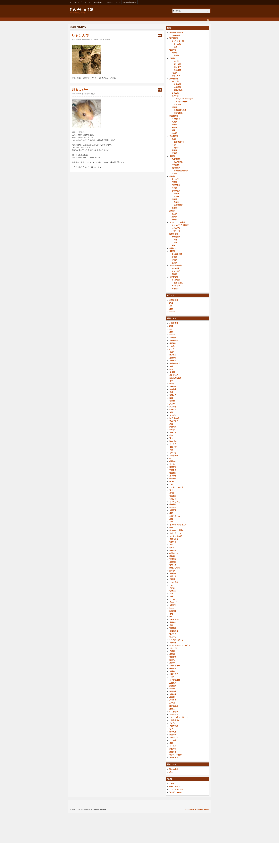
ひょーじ (172, 637)
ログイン (172, 784)
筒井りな (172, 542)
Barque (172, 430)
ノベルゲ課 (176, 228)
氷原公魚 (172, 573)
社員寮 (176, 196)
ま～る (172, 464)
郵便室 (174, 208)
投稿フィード (174, 786)
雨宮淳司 (172, 735)
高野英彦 (172, 467)
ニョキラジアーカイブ (112, 2)
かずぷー (172, 703)
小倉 (171, 435)
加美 (171, 366)
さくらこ (172, 746)
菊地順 (172, 556)
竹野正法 (172, 591)
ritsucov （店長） (176, 530)
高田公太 (172, 691)
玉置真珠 (172, 683)
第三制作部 (173, 136)
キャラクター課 (178, 41)
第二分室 (177, 70)
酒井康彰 (172, 407)
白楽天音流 (173, 300)
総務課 (174, 199)
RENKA (172, 355)
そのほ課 (175, 81)
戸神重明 (172, 361)
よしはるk (173, 648)
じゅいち (172, 453)
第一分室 (177, 64)
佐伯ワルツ (173, 447)
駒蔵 (171, 303)
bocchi (172, 312)
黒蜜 (171, 519)
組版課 (174, 217)
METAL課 (175, 268)
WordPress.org (175, 792)
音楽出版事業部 (175, 265)
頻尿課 (174, 263)
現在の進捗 (173, 769)
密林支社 (172, 248)
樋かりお (172, 634)
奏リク (172, 384)
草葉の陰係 (178, 90)
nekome (172, 507)
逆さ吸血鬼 (173, 706)
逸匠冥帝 (172, 732)
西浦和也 (172, 628)
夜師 (171, 450)
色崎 (171, 614)
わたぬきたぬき (175, 378)
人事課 (174, 182)
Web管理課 (176, 159)
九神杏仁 (172, 605)
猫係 (175, 243)
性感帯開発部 (179, 142)
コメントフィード (176, 789)
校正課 (174, 214)
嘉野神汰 (172, 358)
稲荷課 (174, 257)
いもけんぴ (80, 35)
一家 (171, 484)
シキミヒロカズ (175, 536)
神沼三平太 (173, 758)
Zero (171, 594)
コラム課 (175, 93)
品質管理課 (176, 168)
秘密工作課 (176, 76)
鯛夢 (171, 513)
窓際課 (176, 55)
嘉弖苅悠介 (173, 631)
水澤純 (172, 671)
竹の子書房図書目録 (95, 2)
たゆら (172, 346)
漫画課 (174, 127)
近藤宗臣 (172, 611)
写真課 (101, 39)
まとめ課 (175, 179)
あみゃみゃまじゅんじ (178, 525)
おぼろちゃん (174, 516)
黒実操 (172, 663)
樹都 (171, 398)
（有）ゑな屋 (174, 666)
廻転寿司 (172, 749)
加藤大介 (172, 395)
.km (170, 306)
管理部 (172, 156)
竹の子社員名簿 (81, 9)
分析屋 (172, 651)
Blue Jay (173, 441)
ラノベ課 (175, 96)
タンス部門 (176, 271)
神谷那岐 (172, 504)
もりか (172, 677)
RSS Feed (208, 20)
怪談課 (107, 39)
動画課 (174, 125)
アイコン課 (176, 119)
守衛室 (176, 202)
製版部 (172, 211)
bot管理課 (175, 165)
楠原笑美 (172, 657)
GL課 (174, 145)
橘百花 (172, 697)
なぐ (171, 729)
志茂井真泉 (173, 340)
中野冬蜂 (172, 470)
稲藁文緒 (172, 473)
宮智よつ (172, 499)
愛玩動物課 (176, 237)
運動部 (172, 251)
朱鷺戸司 (172, 510)
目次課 (174, 173)
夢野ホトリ (173, 539)
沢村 (171, 392)
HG (170, 617)
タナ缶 (172, 588)
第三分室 (177, 67)
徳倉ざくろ (173, 421)
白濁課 (174, 153)
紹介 (171, 772)
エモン (172, 493)
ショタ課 (175, 148)
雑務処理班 (178, 205)
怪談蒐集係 (178, 113)
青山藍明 (172, 496)
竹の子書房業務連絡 (129, 2)
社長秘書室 (176, 35)
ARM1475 (173, 737)
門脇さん (172, 409)
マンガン (172, 415)
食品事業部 (173, 277)
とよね (172, 599)
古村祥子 (172, 559)
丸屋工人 (172, 432)
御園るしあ (173, 553)
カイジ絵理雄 (174, 680)
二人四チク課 (177, 254)
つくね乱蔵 (173, 712)
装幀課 (174, 220)
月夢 (171, 625)
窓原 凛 (172, 579)
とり (171, 381)
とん (171, 585)
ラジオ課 (175, 61)
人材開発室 (176, 185)
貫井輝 (172, 404)
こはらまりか (174, 720)
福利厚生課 (176, 191)
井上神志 (172, 476)
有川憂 (172, 689)
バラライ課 (176, 231)
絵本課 (174, 133)
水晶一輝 (172, 576)
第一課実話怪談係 (181, 171)
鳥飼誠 (172, 654)
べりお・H (173, 456)
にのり (172, 352)
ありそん (172, 700)
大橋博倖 (172, 387)
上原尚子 (172, 643)
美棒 (171, 743)
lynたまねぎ (174, 418)
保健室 (176, 194)
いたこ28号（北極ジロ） (179, 717)
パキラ (172, 349)
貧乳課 (174, 260)
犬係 (175, 240)
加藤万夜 (172, 752)
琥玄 (171, 424)
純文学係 (177, 87)
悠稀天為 (172, 550)
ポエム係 (177, 104)
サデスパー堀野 (175, 755)
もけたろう (173, 714)
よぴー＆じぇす (175, 533)
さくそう (172, 444)
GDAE (172, 481)
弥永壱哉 (172, 479)
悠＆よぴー (80, 89)
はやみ (172, 548)
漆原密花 (172, 622)
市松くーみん (174, 619)
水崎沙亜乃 (173, 674)
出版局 (174, 53)
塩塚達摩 (172, 694)
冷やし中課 (176, 286)
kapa (171, 608)
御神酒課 (175, 289)
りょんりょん (174, 502)
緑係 (175, 47)
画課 (173, 130)
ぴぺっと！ (173, 490)
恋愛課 (174, 150)
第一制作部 (86, 39)
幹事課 (174, 188)
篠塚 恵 (172, 565)
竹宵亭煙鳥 (173, 726)
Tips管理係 (178, 162)
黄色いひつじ (174, 568)
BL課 (174, 139)
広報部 (172, 58)
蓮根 (171, 309)
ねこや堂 (172, 740)
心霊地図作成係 (180, 110)
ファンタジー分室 (181, 102)
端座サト (172, 668)
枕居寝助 (172, 343)
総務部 (172, 176)
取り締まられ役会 (176, 33)
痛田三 (172, 709)
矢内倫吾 (172, 389)
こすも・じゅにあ (176, 487)
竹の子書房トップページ (78, 2)
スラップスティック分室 (183, 99)
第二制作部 (95, 39)
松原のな (172, 461)
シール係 (177, 44)
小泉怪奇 (172, 338)
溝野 (171, 412)
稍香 (171, 597)
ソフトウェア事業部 (177, 222)
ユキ (171, 545)
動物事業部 (173, 234)
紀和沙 (172, 571)
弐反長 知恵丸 (174, 363)
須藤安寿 (172, 686)
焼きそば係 (178, 283)
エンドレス (173, 375)
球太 (171, 438)
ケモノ (172, 527)
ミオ (171, 522)
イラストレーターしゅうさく (180, 645)
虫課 (173, 245)
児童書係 (177, 84)
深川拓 (172, 660)
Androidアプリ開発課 (180, 225)
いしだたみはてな (176, 640)
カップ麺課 (176, 280)
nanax (172, 369)
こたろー (172, 723)
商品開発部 (173, 38)
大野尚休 (172, 427)
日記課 (174, 73)
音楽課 (174, 274)
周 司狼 (172, 372)
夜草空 (172, 401)
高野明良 (172, 562)
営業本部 (172, 50)
